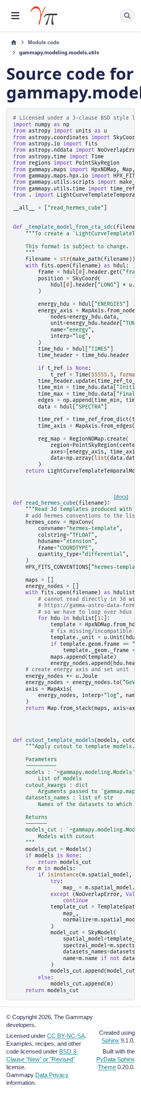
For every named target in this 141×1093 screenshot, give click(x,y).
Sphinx (110, 1040)
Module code (43, 42)
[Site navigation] (15, 15)
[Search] (127, 15)
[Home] (14, 43)
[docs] (121, 496)
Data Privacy (52, 1074)
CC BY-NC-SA (66, 1035)
